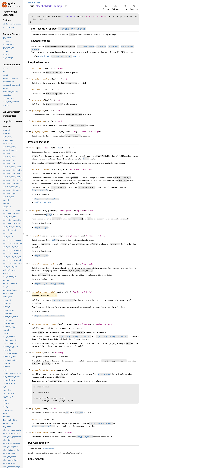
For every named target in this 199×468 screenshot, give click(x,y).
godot (11, 3)
